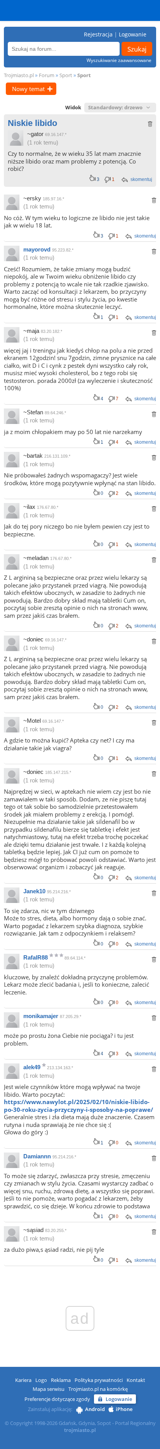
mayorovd (36, 249)
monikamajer (40, 1016)
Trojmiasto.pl (19, 75)
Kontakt (136, 1380)
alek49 (31, 1067)
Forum (46, 75)
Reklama (61, 1380)
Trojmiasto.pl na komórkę (98, 1388)
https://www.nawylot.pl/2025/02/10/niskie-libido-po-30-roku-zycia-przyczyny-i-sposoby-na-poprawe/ (78, 1105)
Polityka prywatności (99, 1380)
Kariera (23, 1380)
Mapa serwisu (48, 1388)
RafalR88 (35, 957)
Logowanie (132, 34)
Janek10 (34, 891)
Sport (65, 75)
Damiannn (37, 1156)
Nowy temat (28, 89)
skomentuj (141, 179)
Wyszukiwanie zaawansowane (119, 60)
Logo (41, 1380)
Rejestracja (98, 34)
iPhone (124, 1409)
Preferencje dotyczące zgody (57, 1399)
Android (95, 1409)
